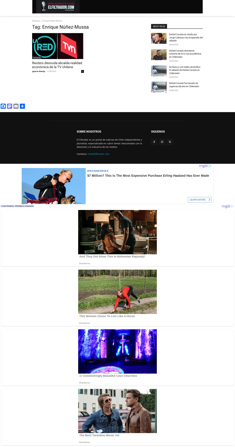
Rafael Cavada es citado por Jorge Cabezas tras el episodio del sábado (186, 37)
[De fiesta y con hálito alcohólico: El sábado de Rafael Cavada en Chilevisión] (159, 71)
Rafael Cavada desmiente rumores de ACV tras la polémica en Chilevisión (185, 53)
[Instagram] (162, 142)
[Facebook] (154, 142)
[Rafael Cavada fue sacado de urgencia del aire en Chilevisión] (159, 87)
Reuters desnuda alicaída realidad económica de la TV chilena (57, 65)
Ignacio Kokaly (38, 71)
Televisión (37, 57)
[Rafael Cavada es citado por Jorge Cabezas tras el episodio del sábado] (159, 38)
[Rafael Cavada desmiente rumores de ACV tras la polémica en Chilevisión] (159, 54)
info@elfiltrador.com (98, 153)
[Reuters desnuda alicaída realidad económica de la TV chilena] (58, 46)
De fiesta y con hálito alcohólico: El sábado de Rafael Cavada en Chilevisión (185, 70)
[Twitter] (170, 142)
